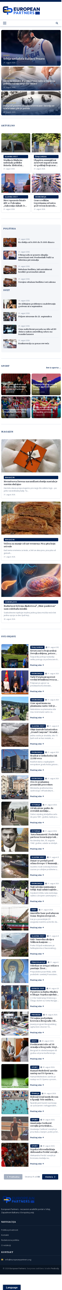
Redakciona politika (10, 1240)
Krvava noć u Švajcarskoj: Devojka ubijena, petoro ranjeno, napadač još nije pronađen (43, 655)
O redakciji (6, 1245)
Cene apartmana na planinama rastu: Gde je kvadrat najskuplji (42, 706)
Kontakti (5, 1235)
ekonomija (40, 197)
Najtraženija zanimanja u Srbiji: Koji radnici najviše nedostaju (43, 890)
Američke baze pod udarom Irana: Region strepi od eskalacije (44, 916)
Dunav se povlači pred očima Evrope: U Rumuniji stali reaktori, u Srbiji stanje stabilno (43, 865)
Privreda (36, 1015)
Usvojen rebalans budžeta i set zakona (37, 282)
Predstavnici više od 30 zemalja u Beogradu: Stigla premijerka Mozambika (44, 1047)
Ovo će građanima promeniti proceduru (41, 783)
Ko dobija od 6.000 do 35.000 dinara (36, 242)
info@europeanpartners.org (18, 1259)
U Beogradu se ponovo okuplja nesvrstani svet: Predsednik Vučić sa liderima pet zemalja (36, 257)
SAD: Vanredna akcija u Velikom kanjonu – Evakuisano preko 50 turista (42, 943)
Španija (35, 1093)
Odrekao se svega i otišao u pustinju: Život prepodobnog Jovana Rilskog (44, 969)
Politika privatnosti (9, 1230)
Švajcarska (41, 156)
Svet (34, 910)
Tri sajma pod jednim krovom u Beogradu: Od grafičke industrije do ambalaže (42, 1022)
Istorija (36, 805)
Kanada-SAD (38, 988)
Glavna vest (11, 156)
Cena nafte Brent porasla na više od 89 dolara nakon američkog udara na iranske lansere (37, 331)
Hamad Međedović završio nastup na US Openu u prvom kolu (43, 1073)
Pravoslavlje (38, 962)
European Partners (18, 1268)
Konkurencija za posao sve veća (33, 343)
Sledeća (49, 1176)
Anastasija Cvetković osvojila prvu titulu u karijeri (41, 1126)
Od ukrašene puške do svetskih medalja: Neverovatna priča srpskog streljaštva (41, 812)
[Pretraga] (57, 23)
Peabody (55, 1268)
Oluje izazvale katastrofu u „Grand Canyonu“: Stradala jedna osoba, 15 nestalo (44, 732)
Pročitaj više (36, 665)
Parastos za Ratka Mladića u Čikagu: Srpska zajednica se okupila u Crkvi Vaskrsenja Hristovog (44, 996)
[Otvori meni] (4, 23)
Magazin (9, 477)
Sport (35, 1067)
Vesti (34, 1041)
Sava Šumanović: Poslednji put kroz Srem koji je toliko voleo (44, 837)
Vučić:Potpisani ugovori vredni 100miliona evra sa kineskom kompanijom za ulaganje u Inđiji (43, 681)
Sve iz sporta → (53, 367)
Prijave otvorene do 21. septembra (35, 316)
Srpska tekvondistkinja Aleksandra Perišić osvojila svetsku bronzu (44, 1152)
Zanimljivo (11, 602)
